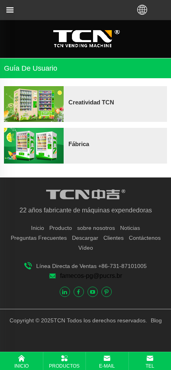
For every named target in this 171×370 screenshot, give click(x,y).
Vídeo (85, 248)
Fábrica (78, 144)
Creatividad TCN (91, 102)
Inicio (37, 228)
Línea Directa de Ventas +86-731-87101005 (91, 266)
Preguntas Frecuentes (39, 238)
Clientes (113, 238)
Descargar (85, 238)
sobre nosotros (96, 228)
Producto (60, 228)
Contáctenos (145, 238)
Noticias (130, 228)
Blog (155, 320)
